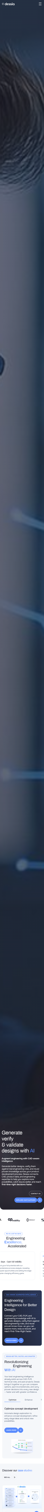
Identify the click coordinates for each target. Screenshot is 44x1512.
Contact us (35, 1194)
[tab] (12, 1400)
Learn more (11, 1430)
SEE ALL (7, 1477)
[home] (8, 4)
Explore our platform (25, 1200)
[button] (40, 4)
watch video (11, 1340)
